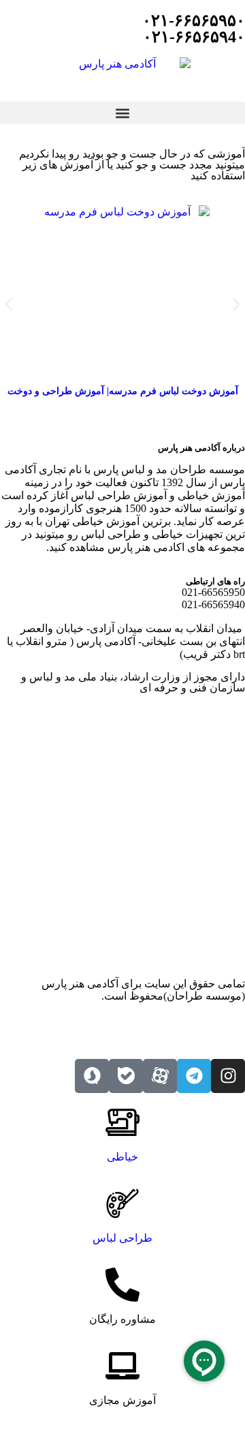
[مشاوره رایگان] (122, 1285)
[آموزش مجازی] (122, 1366)
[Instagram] (228, 1076)
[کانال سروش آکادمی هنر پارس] (92, 1076)
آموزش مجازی (122, 1400)
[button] (122, 113)
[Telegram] (194, 1076)
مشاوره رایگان (122, 1319)
